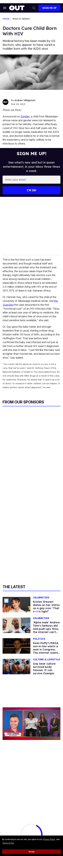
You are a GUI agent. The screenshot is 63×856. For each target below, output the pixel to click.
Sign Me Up (49, 7)
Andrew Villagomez (25, 100)
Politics (39, 639)
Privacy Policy (49, 839)
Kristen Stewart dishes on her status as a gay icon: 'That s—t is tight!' (46, 606)
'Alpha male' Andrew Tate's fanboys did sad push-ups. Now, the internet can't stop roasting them (46, 629)
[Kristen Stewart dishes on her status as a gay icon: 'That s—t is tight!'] (16, 604)
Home (6, 18)
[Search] (34, 8)
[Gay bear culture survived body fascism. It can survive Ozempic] (16, 666)
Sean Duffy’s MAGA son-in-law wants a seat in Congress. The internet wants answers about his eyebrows (45, 651)
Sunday (25, 116)
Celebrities (41, 597)
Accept (32, 852)
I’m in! (31, 190)
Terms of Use (8, 843)
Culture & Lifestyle (46, 659)
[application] (31, 723)
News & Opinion (21, 18)
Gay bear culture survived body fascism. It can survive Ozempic (44, 668)
